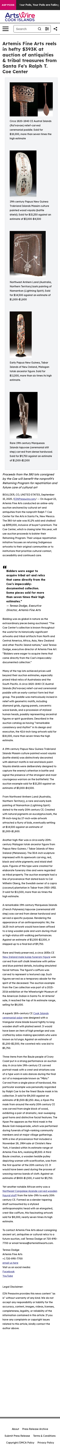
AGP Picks (8, 5)
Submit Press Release (17, 1435)
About (15, 1429)
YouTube (7, 1275)
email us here (10, 1262)
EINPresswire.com (24, 498)
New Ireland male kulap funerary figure (26, 957)
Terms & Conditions (44, 1435)
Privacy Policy (45, 1442)
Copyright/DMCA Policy (20, 1442)
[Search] (39, 28)
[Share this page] (55, 29)
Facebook (8, 1271)
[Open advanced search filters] (47, 28)
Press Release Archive (35, 1429)
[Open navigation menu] (5, 29)
